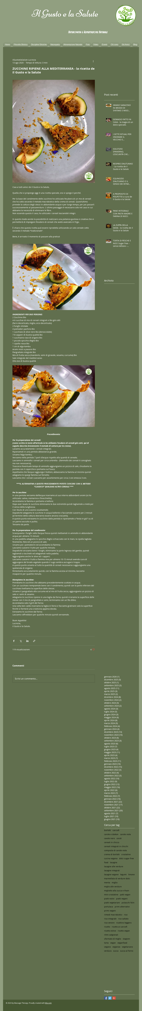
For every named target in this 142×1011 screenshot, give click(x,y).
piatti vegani (122, 898)
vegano (107, 947)
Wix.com (48, 1003)
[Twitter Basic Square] (109, 998)
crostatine (126, 854)
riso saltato (123, 918)
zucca (115, 951)
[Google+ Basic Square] (114, 998)
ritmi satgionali (111, 935)
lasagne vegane (111, 874)
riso (125, 914)
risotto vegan (124, 931)
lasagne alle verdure (113, 866)
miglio (114, 882)
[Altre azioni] (93, 61)
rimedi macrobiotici (113, 914)
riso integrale (110, 918)
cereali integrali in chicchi (116, 846)
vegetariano (127, 947)
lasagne (113, 862)
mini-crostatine (111, 894)
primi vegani (110, 910)
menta (107, 882)
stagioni (126, 939)
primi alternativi (122, 906)
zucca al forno (126, 951)
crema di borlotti (112, 854)
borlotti (107, 830)
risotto (107, 927)
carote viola (125, 834)
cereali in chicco (111, 842)
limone (131, 874)
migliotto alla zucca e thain (116, 890)
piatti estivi (109, 898)
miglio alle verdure (113, 886)
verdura (107, 951)
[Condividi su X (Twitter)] (20, 641)
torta (106, 943)
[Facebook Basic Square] (105, 998)
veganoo (116, 947)
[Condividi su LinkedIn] (27, 641)
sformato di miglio (112, 939)
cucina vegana (110, 858)
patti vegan (125, 894)
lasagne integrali (112, 870)
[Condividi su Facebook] (13, 641)
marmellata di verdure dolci (117, 878)
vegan (113, 943)
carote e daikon (111, 834)
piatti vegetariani (112, 902)
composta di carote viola (115, 850)
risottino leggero (123, 923)
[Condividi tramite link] (34, 641)
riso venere (109, 923)
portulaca (108, 906)
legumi (123, 874)
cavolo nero (109, 838)
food (106, 862)
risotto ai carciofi (119, 927)
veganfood (122, 943)
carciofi (116, 830)
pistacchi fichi (128, 902)
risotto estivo (110, 931)
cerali (119, 838)
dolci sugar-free (126, 858)
